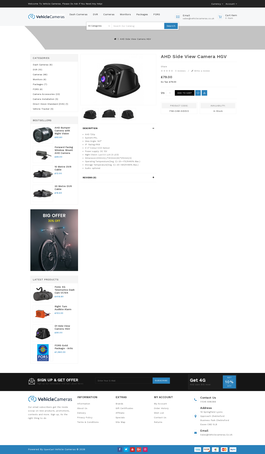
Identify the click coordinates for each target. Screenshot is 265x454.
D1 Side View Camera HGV (62, 327)
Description (90, 128)
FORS (156, 14)
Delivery (81, 413)
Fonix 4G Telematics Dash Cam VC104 (65, 289)
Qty (163, 93)
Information (83, 403)
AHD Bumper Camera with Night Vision (62, 130)
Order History (161, 408)
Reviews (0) (89, 177)
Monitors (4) (39, 79)
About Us (82, 408)
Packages (142, 14)
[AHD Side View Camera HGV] (118, 79)
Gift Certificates (124, 408)
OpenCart (49, 449)
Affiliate (120, 413)
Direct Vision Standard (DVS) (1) (50, 104)
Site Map (120, 422)
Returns (158, 422)
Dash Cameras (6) (42, 64)
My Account (160, 403)
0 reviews (180, 71)
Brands (119, 403)
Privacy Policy (84, 417)
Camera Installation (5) (45, 99)
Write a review (201, 71)
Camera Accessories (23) (46, 94)
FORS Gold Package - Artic (64, 347)
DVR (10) (37, 69)
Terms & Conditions (88, 422)
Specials (120, 417)
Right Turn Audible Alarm (63, 308)
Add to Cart (184, 93)
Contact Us (160, 417)
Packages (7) (40, 84)
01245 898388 (208, 401)
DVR (95, 14)
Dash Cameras (78, 14)
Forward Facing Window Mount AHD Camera (64, 150)
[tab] (118, 128)
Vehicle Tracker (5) (43, 109)
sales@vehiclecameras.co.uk (216, 434)
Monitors (125, 14)
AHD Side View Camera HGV (135, 39)
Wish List (159, 413)
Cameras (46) (40, 74)
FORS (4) (37, 89)
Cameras (109, 14)
